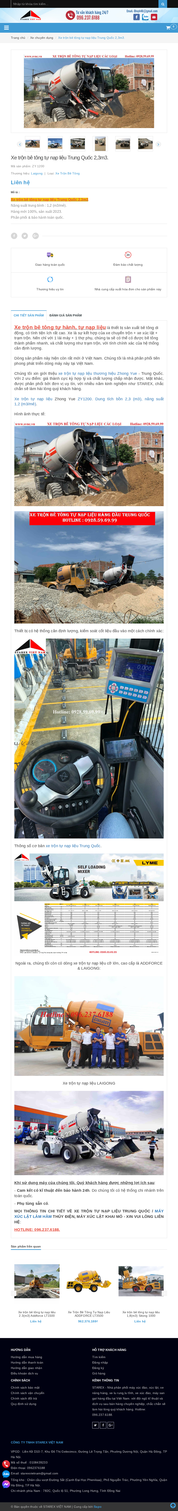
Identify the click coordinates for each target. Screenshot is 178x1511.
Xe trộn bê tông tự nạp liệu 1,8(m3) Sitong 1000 (89, 1313)
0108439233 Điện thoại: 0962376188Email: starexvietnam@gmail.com (34, 1468)
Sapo (98, 1506)
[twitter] (95, 1425)
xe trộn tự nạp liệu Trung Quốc (73, 846)
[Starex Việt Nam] (89, 11)
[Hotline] (6, 1464)
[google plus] (111, 1425)
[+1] (35, 236)
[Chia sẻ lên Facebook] (14, 236)
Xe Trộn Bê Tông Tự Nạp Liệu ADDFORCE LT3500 (37, 1313)
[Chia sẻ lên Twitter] (24, 236)
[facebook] (103, 1425)
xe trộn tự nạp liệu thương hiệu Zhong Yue (97, 373)
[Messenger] (6, 1484)
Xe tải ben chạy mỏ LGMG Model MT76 (141, 1313)
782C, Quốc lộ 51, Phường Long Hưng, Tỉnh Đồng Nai (81, 1490)
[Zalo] (6, 1474)
